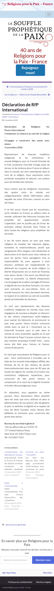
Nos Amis (47, 572)
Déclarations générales (15, 524)
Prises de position (27, 114)
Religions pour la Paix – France (30, 4)
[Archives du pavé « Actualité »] (36, 465)
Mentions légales (43, 582)
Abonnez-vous (43, 560)
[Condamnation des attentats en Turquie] (15, 463)
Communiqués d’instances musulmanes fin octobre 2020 (28, 87)
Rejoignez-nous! (30, 70)
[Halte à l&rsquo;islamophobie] (15, 496)
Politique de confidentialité (20, 582)
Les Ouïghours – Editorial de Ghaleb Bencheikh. (26, 94)
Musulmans (15, 114)
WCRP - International (10, 117)
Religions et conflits (41, 114)
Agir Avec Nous (9, 572)
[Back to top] (47, 584)
